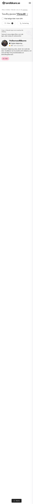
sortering (24, 9)
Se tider (5, 58)
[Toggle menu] (29, 3)
